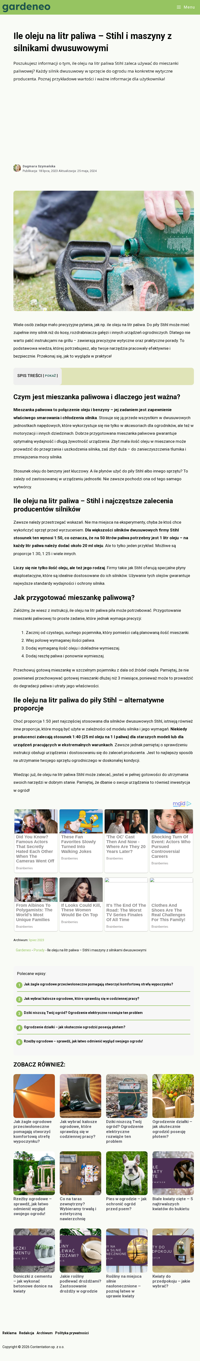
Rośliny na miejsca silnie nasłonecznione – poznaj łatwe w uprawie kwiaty (123, 1286)
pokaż (50, 376)
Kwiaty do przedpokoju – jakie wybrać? (171, 1281)
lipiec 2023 (36, 940)
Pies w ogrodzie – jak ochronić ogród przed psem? (126, 1203)
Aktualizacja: (78, 171)
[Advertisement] (103, 123)
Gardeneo (23, 950)
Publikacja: (40, 171)
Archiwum (45, 1333)
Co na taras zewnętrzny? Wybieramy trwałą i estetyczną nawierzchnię (78, 1208)
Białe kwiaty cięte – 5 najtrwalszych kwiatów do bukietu (172, 1203)
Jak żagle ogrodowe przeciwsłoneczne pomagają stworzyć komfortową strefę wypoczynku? (98, 984)
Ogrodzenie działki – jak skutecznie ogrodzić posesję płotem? (74, 1027)
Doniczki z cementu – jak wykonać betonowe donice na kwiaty (32, 1284)
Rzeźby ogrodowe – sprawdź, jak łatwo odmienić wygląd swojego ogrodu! (83, 1041)
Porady (39, 950)
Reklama (9, 1333)
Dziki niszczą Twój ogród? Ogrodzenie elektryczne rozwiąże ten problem (83, 1013)
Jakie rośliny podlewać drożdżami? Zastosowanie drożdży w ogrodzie (80, 1284)
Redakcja (26, 1333)
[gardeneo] (27, 7)
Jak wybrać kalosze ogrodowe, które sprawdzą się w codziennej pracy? (81, 999)
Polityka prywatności (72, 1333)
